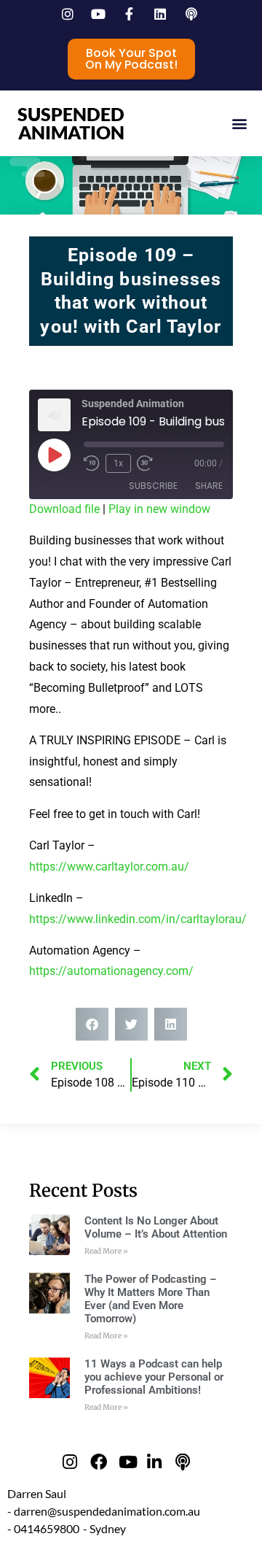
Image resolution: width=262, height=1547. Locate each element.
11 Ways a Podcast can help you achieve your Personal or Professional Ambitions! (153, 1377)
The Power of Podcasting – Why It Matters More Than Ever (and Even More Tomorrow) (150, 1299)
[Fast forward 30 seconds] (148, 463)
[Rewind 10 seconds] (92, 463)
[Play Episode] (54, 455)
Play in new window (159, 509)
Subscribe (153, 485)
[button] (239, 124)
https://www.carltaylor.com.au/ (109, 866)
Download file (64, 509)
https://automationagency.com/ (111, 971)
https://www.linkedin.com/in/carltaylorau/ (138, 919)
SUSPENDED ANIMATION (70, 123)
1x (118, 463)
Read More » (106, 1251)
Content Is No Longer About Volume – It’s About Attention (155, 1227)
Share (209, 485)
